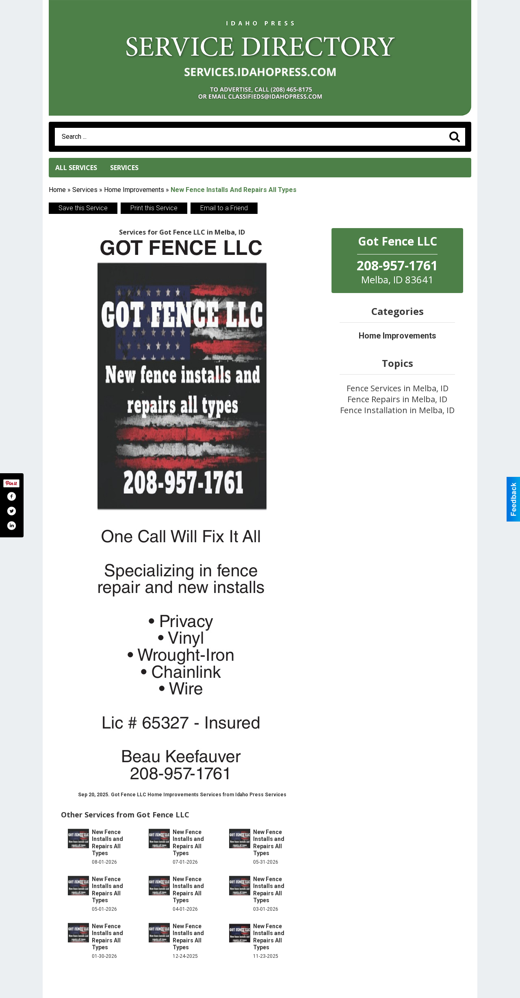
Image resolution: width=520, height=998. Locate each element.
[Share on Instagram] (11, 525)
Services (124, 167)
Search (454, 137)
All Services (76, 167)
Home (57, 190)
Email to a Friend (224, 208)
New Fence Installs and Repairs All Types (107, 843)
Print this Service (154, 208)
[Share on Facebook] (11, 496)
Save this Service (83, 208)
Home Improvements (134, 190)
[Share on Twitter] (11, 511)
